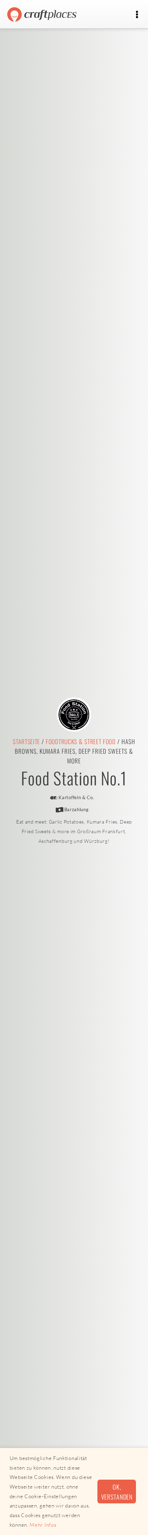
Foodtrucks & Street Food (81, 741)
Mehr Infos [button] (43, 1525)
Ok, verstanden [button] (117, 1491)
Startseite (26, 741)
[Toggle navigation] (137, 14)
